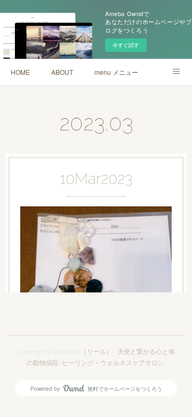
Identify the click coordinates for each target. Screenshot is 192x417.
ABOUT (62, 71)
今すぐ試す (126, 45)
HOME (20, 71)
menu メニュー (116, 71)
